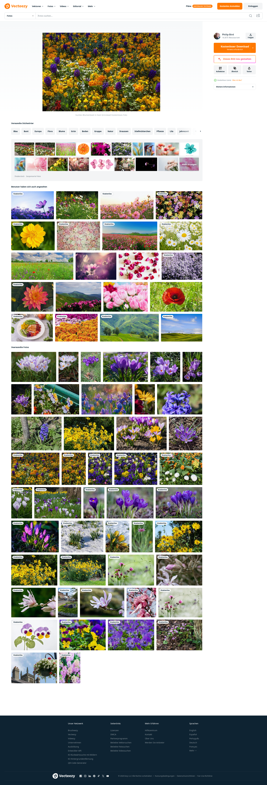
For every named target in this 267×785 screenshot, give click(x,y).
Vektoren (36, 6)
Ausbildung (73, 746)
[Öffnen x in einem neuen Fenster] (103, 776)
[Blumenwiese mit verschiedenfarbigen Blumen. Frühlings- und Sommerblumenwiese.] (77, 205)
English (192, 730)
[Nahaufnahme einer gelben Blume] (33, 236)
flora (50, 131)
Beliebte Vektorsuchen (120, 742)
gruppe (97, 131)
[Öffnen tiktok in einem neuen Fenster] (99, 776)
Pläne (188, 6)
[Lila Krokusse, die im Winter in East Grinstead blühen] (192, 367)
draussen (123, 131)
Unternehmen (74, 742)
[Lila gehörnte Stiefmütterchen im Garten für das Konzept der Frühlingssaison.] (131, 635)
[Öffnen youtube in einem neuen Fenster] (108, 776)
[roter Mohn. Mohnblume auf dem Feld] (176, 297)
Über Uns (149, 738)
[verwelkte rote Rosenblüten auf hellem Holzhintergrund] (139, 266)
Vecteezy (72, 734)
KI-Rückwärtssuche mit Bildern (82, 754)
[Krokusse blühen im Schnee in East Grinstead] (117, 536)
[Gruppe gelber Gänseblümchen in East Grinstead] (89, 433)
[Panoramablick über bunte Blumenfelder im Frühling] (42, 266)
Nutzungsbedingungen (164, 776)
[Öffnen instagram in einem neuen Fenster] (85, 776)
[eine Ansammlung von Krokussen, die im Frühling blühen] (185, 433)
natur (110, 131)
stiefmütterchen (142, 131)
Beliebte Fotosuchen (120, 746)
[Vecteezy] (15, 6)
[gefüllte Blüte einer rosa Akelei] (131, 570)
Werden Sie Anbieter (154, 742)
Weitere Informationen (225, 87)
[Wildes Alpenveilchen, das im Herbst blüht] (179, 635)
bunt (26, 131)
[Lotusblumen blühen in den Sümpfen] (32, 297)
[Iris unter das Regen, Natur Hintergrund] (106, 399)
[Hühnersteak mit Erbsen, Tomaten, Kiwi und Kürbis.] (32, 327)
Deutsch (193, 742)
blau (15, 131)
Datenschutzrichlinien (186, 776)
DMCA (113, 734)
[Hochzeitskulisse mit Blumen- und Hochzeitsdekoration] (78, 236)
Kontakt (148, 734)
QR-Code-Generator (77, 763)
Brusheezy (73, 730)
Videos (63, 6)
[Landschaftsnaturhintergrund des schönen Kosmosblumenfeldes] (129, 236)
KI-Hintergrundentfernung (80, 759)
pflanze (160, 131)
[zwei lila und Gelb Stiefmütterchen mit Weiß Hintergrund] (34, 635)
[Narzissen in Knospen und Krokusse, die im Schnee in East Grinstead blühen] (82, 536)
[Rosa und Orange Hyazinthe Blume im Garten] (69, 668)
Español (193, 734)
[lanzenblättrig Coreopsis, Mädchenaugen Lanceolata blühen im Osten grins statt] (145, 399)
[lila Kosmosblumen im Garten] (32, 205)
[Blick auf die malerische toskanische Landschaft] (181, 327)
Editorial (77, 6)
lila (171, 131)
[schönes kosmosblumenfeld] (126, 205)
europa (38, 131)
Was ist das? (237, 80)
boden (85, 131)
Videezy (71, 738)
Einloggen (253, 6)
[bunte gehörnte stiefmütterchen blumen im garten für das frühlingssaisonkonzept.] (82, 635)
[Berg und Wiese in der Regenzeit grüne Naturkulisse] (129, 327)
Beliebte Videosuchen (120, 750)
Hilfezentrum (151, 730)
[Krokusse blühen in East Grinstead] (33, 367)
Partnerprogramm (119, 738)
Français (193, 746)
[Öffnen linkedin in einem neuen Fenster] (90, 776)
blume (62, 131)
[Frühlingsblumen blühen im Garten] (141, 433)
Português (194, 738)
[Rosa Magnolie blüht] (179, 570)
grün (73, 131)
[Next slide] (198, 131)
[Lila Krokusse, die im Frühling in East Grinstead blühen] (125, 367)
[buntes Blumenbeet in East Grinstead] (35, 469)
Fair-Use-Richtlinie (204, 776)
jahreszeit (184, 131)
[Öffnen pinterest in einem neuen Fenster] (94, 776)
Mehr (90, 6)
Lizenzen (114, 730)
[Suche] (250, 15)
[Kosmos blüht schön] (96, 266)
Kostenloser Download (235, 48)
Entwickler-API (74, 750)
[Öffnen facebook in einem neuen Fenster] (81, 776)
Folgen (251, 37)
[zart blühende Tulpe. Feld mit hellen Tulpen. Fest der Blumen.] (125, 297)
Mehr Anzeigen (189, 164)
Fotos (50, 6)
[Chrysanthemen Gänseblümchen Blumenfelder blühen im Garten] (76, 327)
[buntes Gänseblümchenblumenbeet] (179, 205)
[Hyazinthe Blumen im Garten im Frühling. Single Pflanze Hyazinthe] (179, 399)
